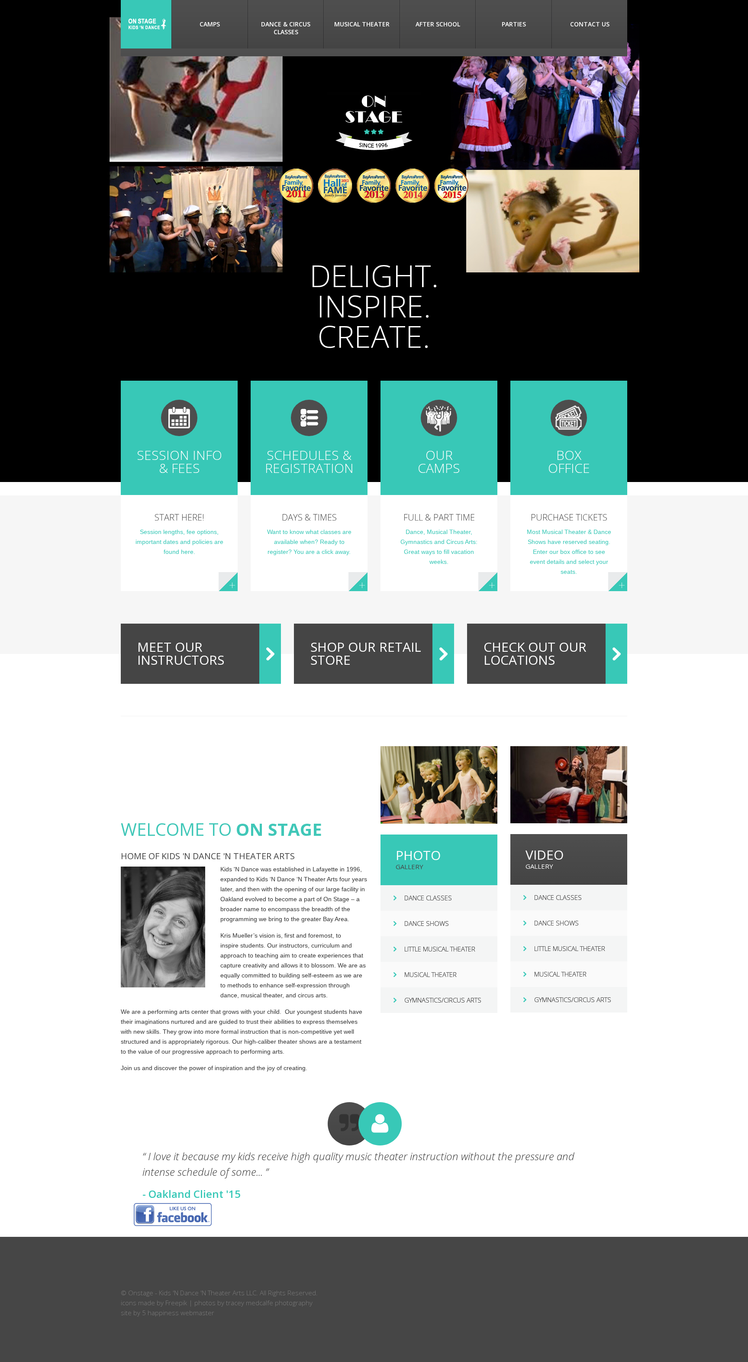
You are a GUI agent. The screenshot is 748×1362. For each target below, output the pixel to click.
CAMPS (210, 24)
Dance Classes (428, 897)
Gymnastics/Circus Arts (442, 1000)
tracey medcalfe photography (269, 1302)
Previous (125, 1151)
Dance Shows (426, 923)
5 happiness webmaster (178, 1312)
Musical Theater (362, 24)
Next (623, 1151)
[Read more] (228, 581)
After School (438, 24)
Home (146, 24)
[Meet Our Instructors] (270, 654)
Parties (514, 24)
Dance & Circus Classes (285, 28)
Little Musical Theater (439, 949)
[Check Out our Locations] (616, 654)
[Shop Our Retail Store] (443, 654)
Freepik (176, 1302)
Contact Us (589, 24)
